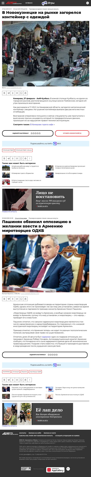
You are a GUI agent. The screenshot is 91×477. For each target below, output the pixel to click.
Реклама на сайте (35, 433)
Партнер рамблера (38, 468)
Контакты (22, 433)
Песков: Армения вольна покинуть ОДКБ (69, 394)
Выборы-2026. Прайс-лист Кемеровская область (36, 435)
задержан (46, 337)
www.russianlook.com (14, 88)
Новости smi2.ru (9, 212)
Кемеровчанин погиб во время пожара (68, 173)
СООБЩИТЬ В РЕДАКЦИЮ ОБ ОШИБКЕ (67, 435)
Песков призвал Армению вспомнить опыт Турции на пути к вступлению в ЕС (26, 395)
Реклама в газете (50, 433)
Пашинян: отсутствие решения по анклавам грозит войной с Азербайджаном (27, 388)
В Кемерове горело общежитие (23, 173)
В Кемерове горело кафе (41, 124)
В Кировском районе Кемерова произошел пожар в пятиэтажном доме (70, 167)
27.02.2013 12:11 (7, 9)
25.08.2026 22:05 (7, 218)
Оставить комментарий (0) (72, 133)
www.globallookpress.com (30, 293)
